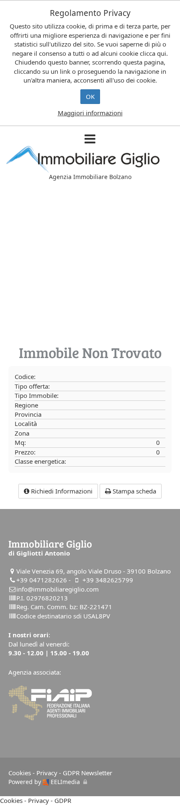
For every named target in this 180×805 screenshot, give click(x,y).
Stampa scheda (133, 491)
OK (90, 96)
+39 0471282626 (41, 580)
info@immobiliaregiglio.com (57, 589)
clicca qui (153, 53)
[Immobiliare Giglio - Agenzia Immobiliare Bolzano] (90, 159)
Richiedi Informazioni (61, 491)
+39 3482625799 (107, 580)
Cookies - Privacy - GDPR (44, 773)
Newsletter (96, 773)
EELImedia (64, 782)
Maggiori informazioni (90, 113)
